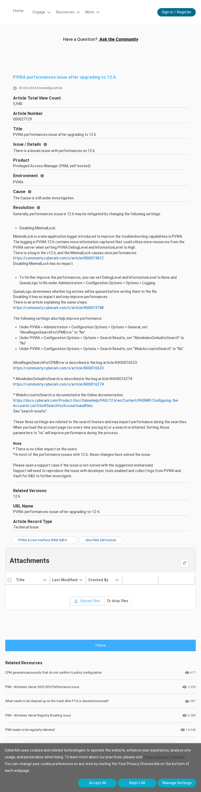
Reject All (137, 783)
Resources (65, 12)
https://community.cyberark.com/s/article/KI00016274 (58, 384)
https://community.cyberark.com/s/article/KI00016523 (58, 368)
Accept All (97, 783)
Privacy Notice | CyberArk (164, 757)
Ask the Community (118, 39)
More (89, 12)
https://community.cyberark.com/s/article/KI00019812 (58, 258)
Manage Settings (177, 783)
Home (18, 11)
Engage (39, 12)
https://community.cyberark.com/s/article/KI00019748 (58, 308)
